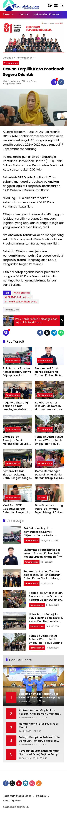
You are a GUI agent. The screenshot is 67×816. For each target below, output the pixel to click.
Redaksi (41, 796)
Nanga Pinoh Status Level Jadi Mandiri (38, 725)
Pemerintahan (11, 63)
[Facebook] (40, 333)
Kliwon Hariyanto (11, 81)
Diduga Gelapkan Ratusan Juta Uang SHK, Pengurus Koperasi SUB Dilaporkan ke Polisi (39, 739)
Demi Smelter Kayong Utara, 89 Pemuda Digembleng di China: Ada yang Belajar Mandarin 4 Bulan (49, 509)
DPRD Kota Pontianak (20, 297)
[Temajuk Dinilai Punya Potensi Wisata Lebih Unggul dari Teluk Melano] (49, 424)
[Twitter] (47, 333)
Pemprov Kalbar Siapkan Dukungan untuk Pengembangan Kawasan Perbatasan (17, 474)
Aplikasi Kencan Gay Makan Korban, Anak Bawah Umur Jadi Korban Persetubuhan (39, 712)
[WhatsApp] (61, 333)
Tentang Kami (12, 800)
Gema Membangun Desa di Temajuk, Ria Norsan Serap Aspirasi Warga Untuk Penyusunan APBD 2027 (49, 474)
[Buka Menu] (56, 5)
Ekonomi (42, 497)
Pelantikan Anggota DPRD (22, 301)
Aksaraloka (23, 292)
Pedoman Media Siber (17, 796)
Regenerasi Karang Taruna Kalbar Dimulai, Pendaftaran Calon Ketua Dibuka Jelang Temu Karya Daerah (16, 406)
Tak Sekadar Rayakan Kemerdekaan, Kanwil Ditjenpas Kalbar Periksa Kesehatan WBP (17, 372)
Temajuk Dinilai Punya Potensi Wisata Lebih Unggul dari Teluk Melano (49, 440)
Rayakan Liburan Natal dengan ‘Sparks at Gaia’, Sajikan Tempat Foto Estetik (40, 752)
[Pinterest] (19, 783)
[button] (50, 5)
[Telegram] (54, 333)
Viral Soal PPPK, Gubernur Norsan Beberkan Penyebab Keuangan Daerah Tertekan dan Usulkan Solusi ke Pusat (17, 509)
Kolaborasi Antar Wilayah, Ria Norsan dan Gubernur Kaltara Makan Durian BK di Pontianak (49, 406)
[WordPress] (25, 783)
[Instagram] (32, 783)
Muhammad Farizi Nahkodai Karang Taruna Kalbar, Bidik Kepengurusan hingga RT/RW (49, 372)
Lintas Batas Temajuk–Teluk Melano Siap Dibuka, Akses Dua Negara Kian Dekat (16, 440)
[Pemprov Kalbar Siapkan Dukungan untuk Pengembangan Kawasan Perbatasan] (17, 458)
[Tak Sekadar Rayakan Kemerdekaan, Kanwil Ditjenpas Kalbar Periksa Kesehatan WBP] (17, 356)
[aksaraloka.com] (21, 5)
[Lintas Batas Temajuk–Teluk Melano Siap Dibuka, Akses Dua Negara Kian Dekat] (17, 424)
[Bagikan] (61, 82)
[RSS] (39, 783)
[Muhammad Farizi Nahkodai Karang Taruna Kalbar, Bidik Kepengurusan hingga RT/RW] (49, 356)
